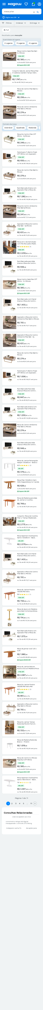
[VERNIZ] (9, 624)
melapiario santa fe (13, 828)
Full (7, 30)
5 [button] (23, 803)
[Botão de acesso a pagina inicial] (14, 4)
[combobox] (21, 11)
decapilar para (31, 828)
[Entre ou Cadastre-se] (39, 4)
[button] (34, 12)
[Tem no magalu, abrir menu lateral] (4, 4)
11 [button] (31, 803)
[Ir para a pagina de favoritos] (26, 4)
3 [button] (15, 803)
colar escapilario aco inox (21, 817)
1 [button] (8, 803)
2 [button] (12, 803)
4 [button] (19, 803)
